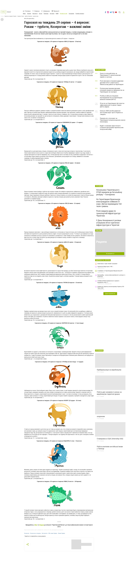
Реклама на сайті (63, 13)
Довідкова (46, 13)
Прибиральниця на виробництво (109, 370)
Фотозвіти (52, 13)
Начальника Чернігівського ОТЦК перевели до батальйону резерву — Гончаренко (109, 192)
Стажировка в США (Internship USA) (110, 439)
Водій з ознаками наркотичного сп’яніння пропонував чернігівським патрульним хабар (111, 127)
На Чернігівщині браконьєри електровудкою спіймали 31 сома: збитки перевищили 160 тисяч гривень (109, 203)
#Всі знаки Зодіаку (52, 533)
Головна (27, 11)
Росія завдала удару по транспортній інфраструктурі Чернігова (108, 213)
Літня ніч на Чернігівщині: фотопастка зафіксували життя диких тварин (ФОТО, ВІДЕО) (112, 105)
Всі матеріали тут (110, 253)
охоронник (101, 416)
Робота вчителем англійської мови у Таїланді (110, 448)
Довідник (46, 11)
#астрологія (44, 533)
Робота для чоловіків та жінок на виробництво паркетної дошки (109, 393)
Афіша (24, 13)
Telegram (41, 525)
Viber (35, 525)
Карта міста (35, 13)
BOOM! (57, 13)
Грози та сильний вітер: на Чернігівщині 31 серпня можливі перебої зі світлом (110, 75)
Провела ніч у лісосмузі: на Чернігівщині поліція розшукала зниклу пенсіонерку (112, 120)
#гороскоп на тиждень (35, 533)
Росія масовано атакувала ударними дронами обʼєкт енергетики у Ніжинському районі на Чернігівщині (111, 82)
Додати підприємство (110, 293)
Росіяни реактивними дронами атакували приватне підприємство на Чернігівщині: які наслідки (112, 90)
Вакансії (56, 11)
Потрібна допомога (80, 13)
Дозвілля (29, 13)
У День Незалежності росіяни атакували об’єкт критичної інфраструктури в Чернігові (108, 222)
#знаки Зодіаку (61, 533)
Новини (37, 11)
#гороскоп (26, 533)
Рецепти (101, 242)
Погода (40, 13)
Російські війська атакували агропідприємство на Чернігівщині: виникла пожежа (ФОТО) (111, 97)
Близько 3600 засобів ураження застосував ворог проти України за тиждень (111, 112)
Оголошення (71, 13)
